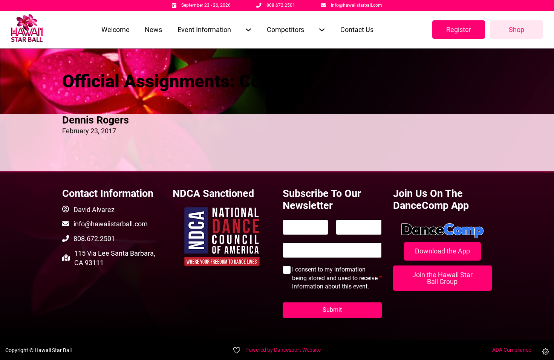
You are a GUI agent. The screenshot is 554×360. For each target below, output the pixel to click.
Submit (332, 309)
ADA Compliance (511, 350)
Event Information (204, 30)
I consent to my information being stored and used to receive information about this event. (337, 278)
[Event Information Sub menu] (248, 29)
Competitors (285, 30)
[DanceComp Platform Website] (442, 231)
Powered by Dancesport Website (283, 350)
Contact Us (356, 30)
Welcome (115, 30)
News (153, 30)
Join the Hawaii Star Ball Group (442, 278)
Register (458, 30)
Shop (516, 30)
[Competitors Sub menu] (321, 29)
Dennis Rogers (95, 120)
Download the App (442, 251)
